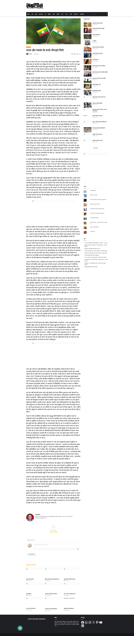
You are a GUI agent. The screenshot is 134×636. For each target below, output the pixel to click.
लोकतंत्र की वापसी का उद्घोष (97, 140)
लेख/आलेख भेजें (42, 619)
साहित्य (65, 622)
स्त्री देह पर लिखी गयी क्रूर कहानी (51, 593)
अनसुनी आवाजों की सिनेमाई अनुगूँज (98, 28)
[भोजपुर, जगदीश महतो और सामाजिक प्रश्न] (87, 123)
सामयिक (58, 14)
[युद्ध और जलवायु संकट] (34, 573)
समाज (71, 624)
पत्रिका (28, 14)
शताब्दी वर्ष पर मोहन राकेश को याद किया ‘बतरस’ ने (93, 253)
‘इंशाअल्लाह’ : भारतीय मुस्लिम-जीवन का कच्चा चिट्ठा (94, 263)
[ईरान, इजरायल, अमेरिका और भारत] (72, 587)
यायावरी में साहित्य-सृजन (96, 84)
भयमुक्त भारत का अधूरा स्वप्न (97, 134)
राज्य (62, 14)
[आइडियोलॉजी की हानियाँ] (87, 92)
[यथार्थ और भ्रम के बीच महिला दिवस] (53, 602)
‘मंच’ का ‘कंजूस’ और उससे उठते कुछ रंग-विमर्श (93, 257)
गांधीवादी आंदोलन (93, 190)
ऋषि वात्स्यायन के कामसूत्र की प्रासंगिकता (97, 213)
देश (45, 14)
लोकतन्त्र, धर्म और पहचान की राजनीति (99, 78)
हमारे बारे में (75, 14)
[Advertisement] (96, 172)
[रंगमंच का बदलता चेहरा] (87, 36)
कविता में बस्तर (92, 231)
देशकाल (74, 622)
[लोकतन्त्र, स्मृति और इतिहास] (87, 105)
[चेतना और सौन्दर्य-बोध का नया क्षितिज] (87, 67)
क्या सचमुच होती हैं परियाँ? (94, 217)
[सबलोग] (34, 6)
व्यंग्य (59, 622)
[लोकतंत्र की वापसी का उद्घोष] (87, 142)
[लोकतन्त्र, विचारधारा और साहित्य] (87, 49)
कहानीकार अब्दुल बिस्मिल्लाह (89, 248)
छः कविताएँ (94, 40)
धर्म (65, 624)
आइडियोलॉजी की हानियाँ (96, 90)
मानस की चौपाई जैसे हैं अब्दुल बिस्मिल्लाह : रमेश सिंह (94, 242)
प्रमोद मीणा (30, 54)
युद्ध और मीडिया (28, 593)
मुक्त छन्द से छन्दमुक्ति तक (94, 227)
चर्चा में (54, 14)
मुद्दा (78, 621)
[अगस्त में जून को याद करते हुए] (87, 55)
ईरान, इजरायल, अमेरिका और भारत (70, 593)
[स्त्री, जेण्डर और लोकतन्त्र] (34, 602)
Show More (95, 147)
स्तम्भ (66, 14)
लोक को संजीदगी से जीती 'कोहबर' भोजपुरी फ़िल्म (98, 199)
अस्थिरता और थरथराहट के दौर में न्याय (98, 97)
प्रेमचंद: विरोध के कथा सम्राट (97, 115)
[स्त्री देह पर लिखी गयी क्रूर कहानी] (53, 587)
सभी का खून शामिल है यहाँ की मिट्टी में (98, 128)
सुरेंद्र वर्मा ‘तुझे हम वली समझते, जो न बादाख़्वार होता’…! (94, 245)
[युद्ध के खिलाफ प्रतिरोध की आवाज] (72, 573)
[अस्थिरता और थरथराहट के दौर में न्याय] (87, 99)
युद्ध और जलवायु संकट (30, 579)
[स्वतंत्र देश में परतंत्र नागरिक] (87, 24)
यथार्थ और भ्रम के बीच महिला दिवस (51, 608)
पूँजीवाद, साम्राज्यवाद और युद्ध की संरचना (52, 579)
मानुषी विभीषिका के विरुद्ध (89, 266)
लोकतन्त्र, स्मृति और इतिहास (97, 103)
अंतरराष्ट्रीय (28, 47)
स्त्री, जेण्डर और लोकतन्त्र (30, 608)
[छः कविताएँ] (87, 42)
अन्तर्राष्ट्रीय (69, 622)
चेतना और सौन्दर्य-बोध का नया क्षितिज (98, 65)
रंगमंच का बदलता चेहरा (96, 34)
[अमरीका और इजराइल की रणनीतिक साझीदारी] (87, 74)
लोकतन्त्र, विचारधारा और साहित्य (98, 47)
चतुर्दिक (74, 624)
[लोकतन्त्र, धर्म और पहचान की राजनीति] (87, 80)
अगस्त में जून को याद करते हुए (97, 53)
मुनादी (36, 14)
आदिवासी (62, 624)
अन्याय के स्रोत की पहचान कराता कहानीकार (92, 250)
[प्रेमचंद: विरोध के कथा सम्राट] (87, 117)
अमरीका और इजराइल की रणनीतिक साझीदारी (100, 72)
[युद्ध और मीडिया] (34, 587)
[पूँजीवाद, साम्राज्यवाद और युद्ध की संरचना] (53, 573)
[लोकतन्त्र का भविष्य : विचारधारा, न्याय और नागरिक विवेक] (87, 111)
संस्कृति (67, 624)
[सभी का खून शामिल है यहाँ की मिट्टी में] (87, 130)
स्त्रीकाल (56, 622)
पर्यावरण (58, 624)
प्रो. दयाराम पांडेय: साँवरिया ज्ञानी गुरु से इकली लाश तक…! (95, 259)
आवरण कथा (41, 14)
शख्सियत (49, 14)
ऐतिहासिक (77, 624)
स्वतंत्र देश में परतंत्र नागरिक (97, 23)
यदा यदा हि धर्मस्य (95, 59)
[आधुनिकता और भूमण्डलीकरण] (72, 602)
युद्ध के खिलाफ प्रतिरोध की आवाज (69, 579)
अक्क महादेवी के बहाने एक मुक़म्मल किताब (97, 208)
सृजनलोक (75, 621)
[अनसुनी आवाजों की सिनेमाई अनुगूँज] (87, 30)
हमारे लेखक (82, 14)
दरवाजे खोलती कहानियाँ (89, 255)
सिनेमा (71, 14)
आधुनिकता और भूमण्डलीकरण (69, 608)
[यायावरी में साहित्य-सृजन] (87, 86)
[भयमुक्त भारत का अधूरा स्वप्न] (87, 136)
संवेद (32, 14)
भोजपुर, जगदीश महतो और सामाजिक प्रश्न (99, 121)
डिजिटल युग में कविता (93, 195)
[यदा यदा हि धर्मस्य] (87, 61)
